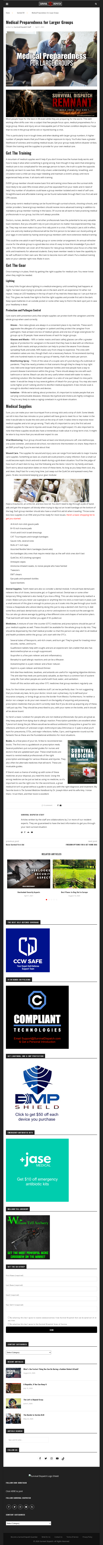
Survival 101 (20, 12)
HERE (13, 1491)
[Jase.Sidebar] (37, 1140)
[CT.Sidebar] (37, 987)
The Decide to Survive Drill (33, 1415)
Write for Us (46, 1537)
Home (8, 12)
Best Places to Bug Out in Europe (74, 892)
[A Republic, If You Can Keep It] (13, 1388)
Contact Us (58, 1537)
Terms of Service (72, 1537)
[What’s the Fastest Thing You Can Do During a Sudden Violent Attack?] (13, 1373)
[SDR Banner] (51, 91)
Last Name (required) (14, 1285)
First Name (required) (14, 1275)
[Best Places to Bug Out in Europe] (74, 874)
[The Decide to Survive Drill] (13, 1419)
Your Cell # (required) (14, 1305)
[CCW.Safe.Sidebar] (28, 929)
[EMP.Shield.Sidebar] (37, 1063)
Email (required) (12, 1295)
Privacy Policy (87, 1537)
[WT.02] (28, 1216)
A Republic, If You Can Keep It (35, 1384)
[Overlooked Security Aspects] (28, 874)
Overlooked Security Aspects (28, 892)
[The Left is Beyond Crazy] (13, 1403)
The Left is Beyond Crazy (33, 1399)
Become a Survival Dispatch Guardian (24, 1537)
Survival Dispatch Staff (22, 27)
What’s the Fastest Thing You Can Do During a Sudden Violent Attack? (51, 1369)
